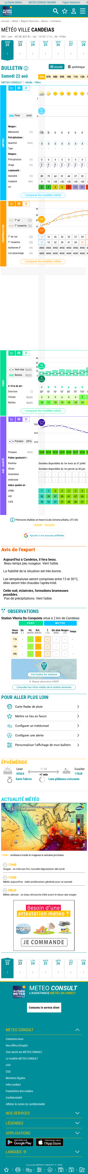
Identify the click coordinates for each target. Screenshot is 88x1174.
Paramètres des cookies (19, 1091)
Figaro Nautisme (71, 2)
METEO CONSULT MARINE (42, 2)
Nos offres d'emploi (17, 1045)
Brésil (15, 21)
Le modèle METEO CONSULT (22, 1058)
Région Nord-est (29, 21)
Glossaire (50, 524)
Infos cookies (13, 1084)
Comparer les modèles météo (43, 195)
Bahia (44, 21)
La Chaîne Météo (13, 2)
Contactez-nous (14, 1039)
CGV (8, 1065)
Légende (38, 524)
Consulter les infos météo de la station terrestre (44, 687)
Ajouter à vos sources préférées (47, 535)
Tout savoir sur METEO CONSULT (24, 1052)
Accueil (5, 21)
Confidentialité (14, 1097)
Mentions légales (15, 1078)
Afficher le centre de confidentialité (25, 1104)
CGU (8, 1071)
